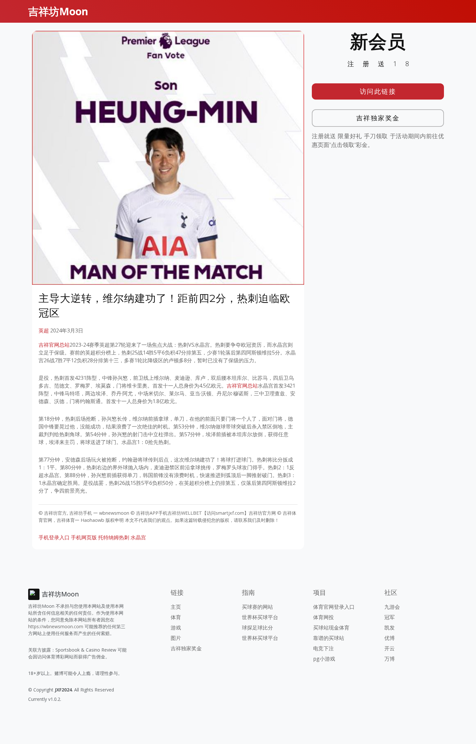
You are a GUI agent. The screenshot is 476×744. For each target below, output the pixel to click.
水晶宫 (138, 537)
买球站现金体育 (331, 627)
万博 (389, 658)
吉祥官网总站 (54, 344)
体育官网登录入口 (334, 606)
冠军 (389, 617)
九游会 (392, 606)
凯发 (389, 627)
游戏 (176, 627)
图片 (176, 638)
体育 (176, 617)
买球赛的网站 (257, 606)
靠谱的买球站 (328, 638)
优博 (389, 638)
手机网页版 (84, 537)
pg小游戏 (324, 658)
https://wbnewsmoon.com (55, 626)
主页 (176, 606)
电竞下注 (323, 648)
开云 (389, 648)
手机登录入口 (54, 537)
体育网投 (323, 617)
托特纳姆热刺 (113, 537)
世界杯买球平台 (260, 617)
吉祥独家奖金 (378, 118)
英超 (44, 330)
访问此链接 (378, 91)
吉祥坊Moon (58, 11)
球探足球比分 (257, 627)
